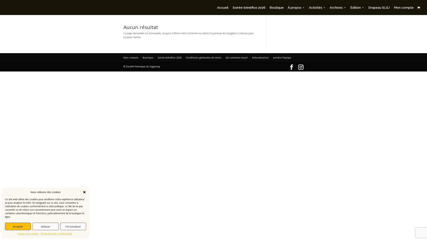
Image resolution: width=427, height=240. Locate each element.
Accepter (18, 226)
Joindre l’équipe (282, 57)
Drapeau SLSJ (379, 7)
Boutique (277, 7)
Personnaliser (73, 226)
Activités (315, 7)
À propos (294, 7)
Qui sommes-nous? (237, 57)
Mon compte (404, 7)
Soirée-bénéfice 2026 (249, 7)
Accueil (223, 7)
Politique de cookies (28, 233)
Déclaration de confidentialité (56, 233)
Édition (355, 7)
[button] (84, 192)
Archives (336, 7)
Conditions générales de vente (203, 57)
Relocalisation (260, 57)
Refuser (45, 226)
